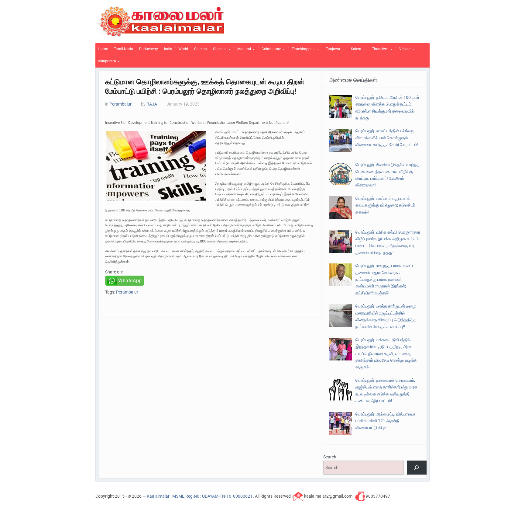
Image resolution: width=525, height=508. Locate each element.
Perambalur (120, 104)
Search (329, 456)
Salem (354, 50)
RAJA (151, 104)
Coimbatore (270, 50)
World (183, 49)
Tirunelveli (379, 50)
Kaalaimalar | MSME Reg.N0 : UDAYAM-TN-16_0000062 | (200, 495)
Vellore (403, 50)
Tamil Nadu (123, 49)
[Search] (417, 468)
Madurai (243, 50)
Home (103, 49)
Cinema (200, 49)
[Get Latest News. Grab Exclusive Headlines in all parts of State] (161, 21)
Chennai (219, 50)
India (168, 49)
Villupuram (105, 62)
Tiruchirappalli (302, 50)
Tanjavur (332, 50)
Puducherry (148, 49)
